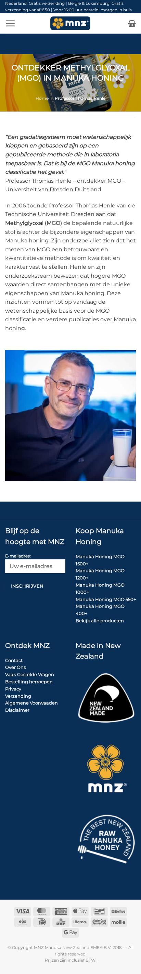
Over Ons (15, 667)
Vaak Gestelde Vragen (29, 674)
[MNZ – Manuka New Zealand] (70, 23)
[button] (10, 23)
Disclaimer (17, 710)
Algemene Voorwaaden (31, 703)
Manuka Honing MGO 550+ (106, 599)
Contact (14, 660)
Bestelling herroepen (29, 681)
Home (42, 98)
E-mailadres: (18, 556)
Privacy (13, 689)
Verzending (18, 696)
